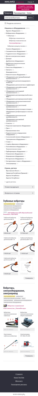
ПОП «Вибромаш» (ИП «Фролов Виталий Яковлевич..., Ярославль (17, 213)
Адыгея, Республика (13, 175)
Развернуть (29, 278)
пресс (23, 298)
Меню (30, 2)
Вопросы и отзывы (12, 193)
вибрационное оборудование (12, 206)
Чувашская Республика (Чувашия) (17, 173)
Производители (20, 13)
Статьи (29, 13)
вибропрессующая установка (12, 298)
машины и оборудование (11, 210)
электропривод (8, 300)
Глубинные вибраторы (13, 201)
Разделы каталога (14, 23)
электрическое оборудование (12, 208)
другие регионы (11, 182)
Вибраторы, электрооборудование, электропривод (14, 290)
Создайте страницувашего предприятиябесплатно (25, 7)
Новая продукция (12, 187)
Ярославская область (13, 170)
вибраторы (19, 204)
